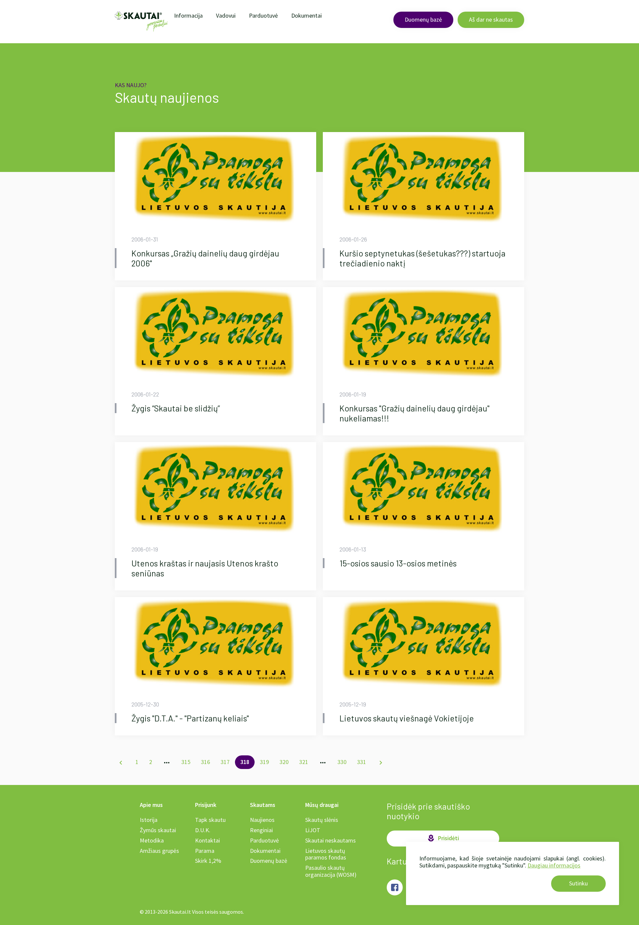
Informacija (188, 15)
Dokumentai (306, 15)
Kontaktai (207, 840)
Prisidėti (443, 838)
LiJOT (312, 830)
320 (284, 762)
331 (361, 762)
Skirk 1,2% (208, 860)
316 (205, 762)
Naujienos (262, 820)
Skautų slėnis (321, 820)
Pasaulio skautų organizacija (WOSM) (330, 871)
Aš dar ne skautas (491, 19)
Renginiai (261, 830)
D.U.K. (202, 830)
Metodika (152, 840)
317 (225, 762)
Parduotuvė (263, 15)
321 (303, 762)
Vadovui (226, 15)
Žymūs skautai (158, 830)
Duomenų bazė (423, 19)
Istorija (148, 820)
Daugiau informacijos (554, 865)
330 (341, 762)
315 (185, 762)
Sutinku (578, 883)
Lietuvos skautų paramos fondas (325, 854)
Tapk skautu (210, 820)
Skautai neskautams (330, 840)
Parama (204, 850)
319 (264, 762)
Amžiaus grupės (159, 850)
